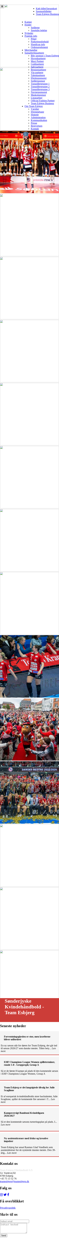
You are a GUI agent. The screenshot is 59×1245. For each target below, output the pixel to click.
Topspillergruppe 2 (40, 86)
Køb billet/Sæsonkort (46, 8)
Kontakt (35, 128)
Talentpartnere (38, 75)
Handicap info (38, 44)
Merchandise (31, 50)
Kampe (28, 22)
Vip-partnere (37, 72)
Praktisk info (31, 36)
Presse (34, 123)
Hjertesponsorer (39, 78)
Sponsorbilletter (43, 11)
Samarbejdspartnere (34, 52)
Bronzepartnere (38, 69)
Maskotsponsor (38, 95)
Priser (34, 38)
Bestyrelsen (36, 126)
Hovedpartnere (38, 58)
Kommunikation (39, 120)
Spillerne (35, 27)
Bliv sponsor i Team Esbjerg (45, 55)
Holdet (28, 24)
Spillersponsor (38, 81)
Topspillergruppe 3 (40, 89)
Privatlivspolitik (8, 1207)
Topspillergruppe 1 (40, 83)
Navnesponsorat (39, 92)
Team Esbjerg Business (47, 14)
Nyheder (29, 33)
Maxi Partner (37, 61)
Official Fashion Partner (43, 100)
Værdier (35, 109)
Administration (38, 117)
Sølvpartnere (37, 67)
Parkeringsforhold (40, 41)
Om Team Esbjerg (34, 106)
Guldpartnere (37, 64)
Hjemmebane (37, 111)
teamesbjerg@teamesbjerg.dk (14, 1181)
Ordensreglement (39, 47)
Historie (35, 114)
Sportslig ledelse (39, 30)
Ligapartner (36, 97)
